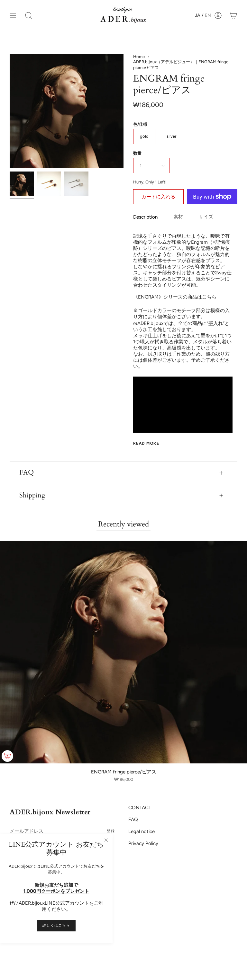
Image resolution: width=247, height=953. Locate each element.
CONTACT (139, 808)
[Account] (218, 15)
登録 (111, 831)
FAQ (26, 472)
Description (145, 217)
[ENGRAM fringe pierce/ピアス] (22, 184)
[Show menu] (13, 15)
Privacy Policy (143, 843)
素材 (178, 217)
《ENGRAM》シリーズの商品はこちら (174, 297)
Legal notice (141, 831)
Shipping (32, 495)
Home (139, 56)
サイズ (206, 217)
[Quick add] (7, 756)
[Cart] (233, 15)
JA (197, 15)
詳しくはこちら (56, 925)
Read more (146, 443)
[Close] (106, 840)
